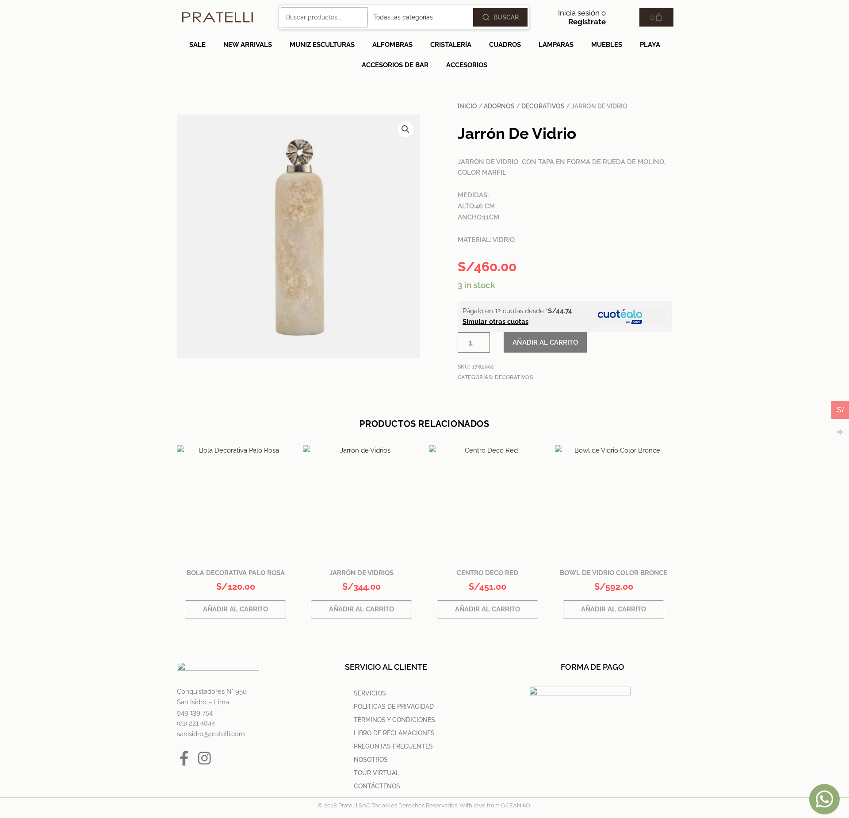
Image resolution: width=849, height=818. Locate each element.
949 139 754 (195, 713)
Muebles (606, 45)
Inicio (467, 106)
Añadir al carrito (545, 342)
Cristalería (450, 45)
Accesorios (466, 65)
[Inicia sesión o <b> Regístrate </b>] (616, 17)
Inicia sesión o (582, 17)
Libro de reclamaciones (394, 733)
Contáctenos (377, 786)
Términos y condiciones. (395, 719)
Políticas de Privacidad (394, 706)
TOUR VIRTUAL (376, 772)
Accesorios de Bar (395, 65)
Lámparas (556, 45)
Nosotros (371, 759)
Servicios (370, 693)
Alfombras (392, 45)
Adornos (499, 106)
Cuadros (505, 45)
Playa (650, 45)
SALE (197, 45)
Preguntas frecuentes (393, 746)
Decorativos (543, 106)
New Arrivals (247, 45)
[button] (405, 129)
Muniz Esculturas (322, 45)
